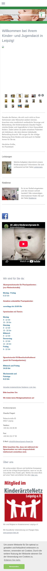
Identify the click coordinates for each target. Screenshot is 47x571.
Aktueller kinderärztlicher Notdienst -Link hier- (19, 387)
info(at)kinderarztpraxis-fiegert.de (21, 441)
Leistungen (38, 167)
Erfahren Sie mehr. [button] (12, 560)
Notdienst (32, 198)
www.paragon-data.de (11, 533)
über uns (34, 475)
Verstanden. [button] (14, 566)
